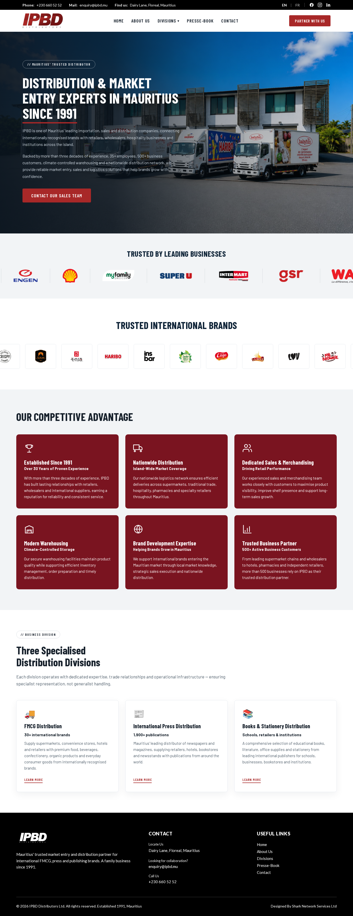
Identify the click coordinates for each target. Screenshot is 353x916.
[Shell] (110, 276)
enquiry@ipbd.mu (88, 5)
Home (119, 21)
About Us (140, 21)
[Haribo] (59, 356)
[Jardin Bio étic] (131, 356)
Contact (229, 21)
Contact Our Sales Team (56, 195)
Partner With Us (310, 20)
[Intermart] (274, 276)
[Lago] (167, 356)
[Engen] (66, 276)
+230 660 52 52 (42, 5)
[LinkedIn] (328, 5)
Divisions (168, 21)
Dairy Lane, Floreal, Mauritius (145, 5)
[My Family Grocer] (159, 276)
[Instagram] (320, 5)
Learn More (33, 779)
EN (284, 5)
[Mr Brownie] (276, 356)
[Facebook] (311, 5)
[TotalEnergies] (17, 276)
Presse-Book (200, 21)
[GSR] (331, 276)
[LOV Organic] (240, 356)
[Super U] (216, 276)
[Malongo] (312, 356)
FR (297, 5)
